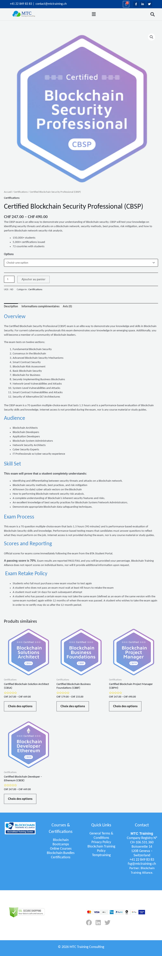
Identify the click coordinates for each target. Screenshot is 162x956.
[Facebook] (89, 922)
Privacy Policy (101, 842)
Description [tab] (11, 306)
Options (9, 254)
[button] (93, 14)
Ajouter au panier (33, 279)
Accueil (8, 192)
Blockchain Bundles (60, 853)
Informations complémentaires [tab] (40, 306)
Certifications (21, 192)
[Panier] (126, 4)
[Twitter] (107, 922)
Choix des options (20, 706)
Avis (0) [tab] (67, 306)
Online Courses (61, 849)
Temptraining (101, 855)
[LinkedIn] (98, 922)
